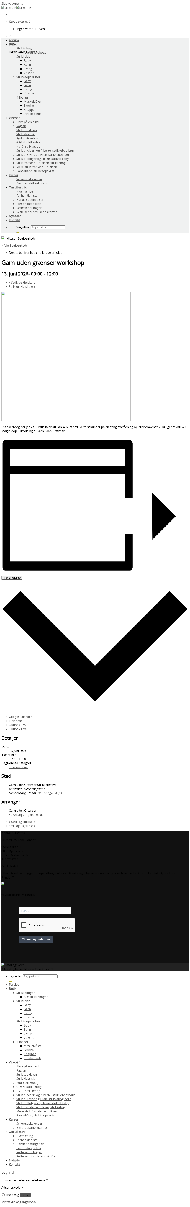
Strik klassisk (25, 134)
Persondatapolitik (28, 204)
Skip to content (12, 3)
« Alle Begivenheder (15, 245)
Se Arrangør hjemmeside (26, 815)
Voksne (29, 73)
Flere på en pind (27, 122)
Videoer (14, 118)
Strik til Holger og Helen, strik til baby (42, 159)
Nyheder (15, 216)
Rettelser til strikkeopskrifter (36, 212)
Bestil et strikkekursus (32, 183)
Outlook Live (18, 729)
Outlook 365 (17, 725)
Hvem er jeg (24, 191)
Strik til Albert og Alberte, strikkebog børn (45, 151)
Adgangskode (12, 1187)
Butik (12, 44)
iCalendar (15, 721)
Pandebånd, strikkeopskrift (35, 171)
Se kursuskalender (29, 179)
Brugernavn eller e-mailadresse (24, 1180)
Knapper (30, 110)
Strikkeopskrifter (28, 77)
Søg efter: (23, 227)
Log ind (25, 1195)
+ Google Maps (51, 793)
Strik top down (26, 130)
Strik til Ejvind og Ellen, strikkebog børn (43, 155)
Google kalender (20, 717)
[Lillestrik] (16, 8)
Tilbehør (22, 97)
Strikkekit (23, 56)
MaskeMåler (32, 101)
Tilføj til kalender (12, 577)
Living (28, 69)
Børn (27, 65)
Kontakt (14, 220)
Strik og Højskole (22, 282)
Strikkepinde (32, 114)
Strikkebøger (25, 48)
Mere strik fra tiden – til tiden (36, 167)
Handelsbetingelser (30, 200)
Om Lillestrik (17, 187)
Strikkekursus (18, 767)
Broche (29, 106)
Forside (14, 40)
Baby (27, 61)
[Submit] (17, 232)
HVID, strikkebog (28, 146)
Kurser (13, 175)
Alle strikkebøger (36, 52)
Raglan (21, 126)
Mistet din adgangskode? (18, 1202)
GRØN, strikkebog (29, 142)
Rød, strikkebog (27, 138)
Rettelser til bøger (29, 208)
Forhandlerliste (26, 195)
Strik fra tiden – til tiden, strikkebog (41, 163)
